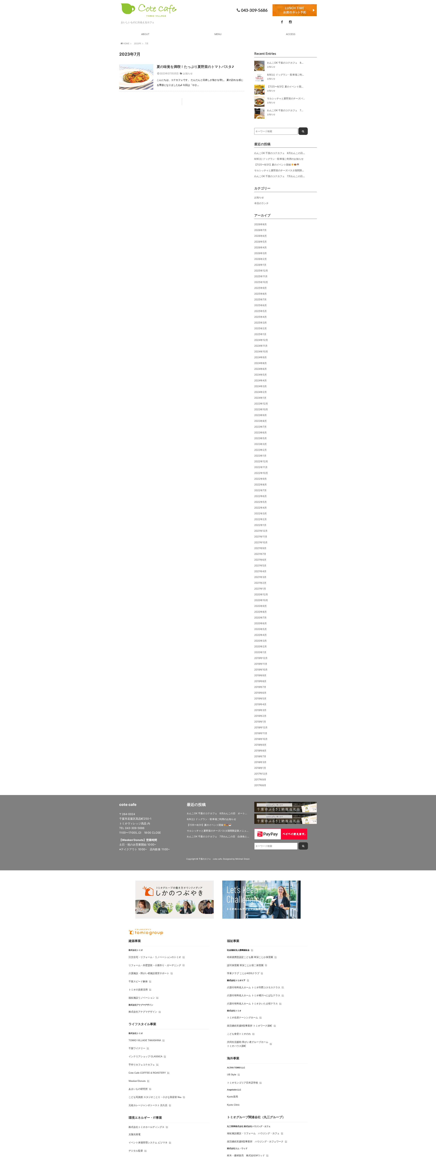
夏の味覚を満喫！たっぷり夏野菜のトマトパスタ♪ (195, 67)
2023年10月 (261, 409)
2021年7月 (260, 553)
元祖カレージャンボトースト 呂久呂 (148, 1105)
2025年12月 (261, 270)
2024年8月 (260, 363)
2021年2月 (260, 582)
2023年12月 (261, 403)
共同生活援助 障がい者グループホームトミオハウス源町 (247, 1044)
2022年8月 (260, 484)
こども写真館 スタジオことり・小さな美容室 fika (155, 1097)
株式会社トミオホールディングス (146, 1127)
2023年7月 (260, 426)
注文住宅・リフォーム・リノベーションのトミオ (155, 957)
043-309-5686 (254, 10)
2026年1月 (260, 264)
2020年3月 (260, 640)
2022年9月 (260, 478)
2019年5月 (260, 698)
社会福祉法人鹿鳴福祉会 (238, 950)
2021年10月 (261, 542)
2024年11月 (261, 345)
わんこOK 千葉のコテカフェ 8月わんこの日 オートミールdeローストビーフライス (300, 153)
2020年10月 (261, 600)
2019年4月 (260, 704)
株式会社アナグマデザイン (143, 1011)
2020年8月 (260, 611)
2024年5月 (260, 374)
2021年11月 (260, 536)
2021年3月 (260, 577)
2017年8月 (260, 785)
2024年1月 (260, 397)
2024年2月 (260, 392)
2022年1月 (260, 525)
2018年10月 (261, 739)
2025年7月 (260, 299)
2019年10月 (261, 669)
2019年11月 (260, 663)
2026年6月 (260, 235)
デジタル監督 (136, 1150)
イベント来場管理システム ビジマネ (148, 1142)
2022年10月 (261, 472)
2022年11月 (261, 467)
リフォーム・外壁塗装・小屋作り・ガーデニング (155, 965)
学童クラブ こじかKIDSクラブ (243, 973)
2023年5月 (260, 438)
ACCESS (290, 34)
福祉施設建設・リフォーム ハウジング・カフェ (253, 1133)
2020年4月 (260, 634)
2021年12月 (261, 530)
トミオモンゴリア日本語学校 (242, 1082)
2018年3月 (260, 762)
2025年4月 (260, 316)
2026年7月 (260, 230)
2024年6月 (260, 368)
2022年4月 (260, 507)
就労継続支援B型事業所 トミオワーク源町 (249, 1025)
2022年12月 (261, 461)
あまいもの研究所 (138, 1089)
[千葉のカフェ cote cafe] (148, 14)
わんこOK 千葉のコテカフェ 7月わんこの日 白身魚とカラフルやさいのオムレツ (298, 176)
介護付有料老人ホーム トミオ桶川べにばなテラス (253, 995)
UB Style (231, 1074)
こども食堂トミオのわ (239, 1033)
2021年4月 (260, 571)
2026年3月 (260, 253)
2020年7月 (260, 617)
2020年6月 (260, 623)
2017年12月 (260, 773)
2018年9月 (260, 744)
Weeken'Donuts (137, 1081)
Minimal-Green (242, 859)
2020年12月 (261, 594)
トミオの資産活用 (138, 989)
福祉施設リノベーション (142, 997)
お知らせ (188, 73)
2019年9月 (260, 675)
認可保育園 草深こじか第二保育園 (245, 965)
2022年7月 (260, 490)
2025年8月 (260, 293)
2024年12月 (261, 339)
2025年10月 (261, 282)
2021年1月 (260, 588)
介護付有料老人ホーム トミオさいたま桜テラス (252, 1003)
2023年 (137, 43)
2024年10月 (261, 351)
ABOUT (145, 34)
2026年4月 (260, 247)
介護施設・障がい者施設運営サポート (149, 973)
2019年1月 (260, 721)
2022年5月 (260, 501)
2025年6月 (260, 305)
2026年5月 (260, 241)
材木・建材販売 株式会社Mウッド (246, 1155)
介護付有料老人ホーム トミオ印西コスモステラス (253, 987)
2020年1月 (260, 652)
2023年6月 (260, 432)
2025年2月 (260, 328)
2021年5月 (260, 565)
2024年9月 (260, 357)
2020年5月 (260, 629)
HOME (126, 43)
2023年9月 (260, 415)
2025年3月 (260, 322)
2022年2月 (260, 519)
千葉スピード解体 (138, 981)
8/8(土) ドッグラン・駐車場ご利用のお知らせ (278, 158)
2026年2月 (260, 259)
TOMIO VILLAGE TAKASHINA (145, 1040)
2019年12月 (261, 658)
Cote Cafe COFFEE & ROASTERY (147, 1072)
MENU (217, 34)
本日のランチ (261, 203)
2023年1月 (260, 455)
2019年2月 (260, 715)
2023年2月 (260, 449)
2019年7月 (260, 686)
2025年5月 (260, 311)
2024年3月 (260, 386)
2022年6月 (260, 496)
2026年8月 (260, 224)
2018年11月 (260, 733)
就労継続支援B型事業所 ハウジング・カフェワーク (255, 1141)
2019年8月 (260, 681)
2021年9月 (260, 548)
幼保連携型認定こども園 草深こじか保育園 (250, 957)
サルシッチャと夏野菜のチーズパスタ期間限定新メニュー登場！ (288, 170)
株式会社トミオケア (236, 980)
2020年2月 (260, 646)
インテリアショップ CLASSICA (145, 1056)
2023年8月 (260, 420)
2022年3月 (260, 513)
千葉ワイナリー (137, 1048)
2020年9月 (260, 606)
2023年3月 (260, 444)
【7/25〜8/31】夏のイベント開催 (272, 164)
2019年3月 (260, 710)
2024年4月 (260, 380)
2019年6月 (260, 692)
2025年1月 (260, 334)
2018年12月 (261, 727)
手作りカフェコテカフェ (142, 1064)
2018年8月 (260, 750)
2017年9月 (260, 779)
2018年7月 (260, 756)
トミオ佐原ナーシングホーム (242, 1017)
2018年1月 (260, 767)
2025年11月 (261, 276)
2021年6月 (260, 559)
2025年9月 (260, 287)
